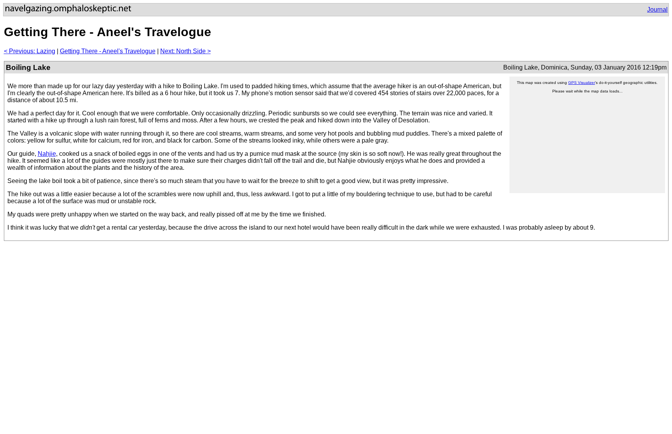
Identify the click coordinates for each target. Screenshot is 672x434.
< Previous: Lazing (29, 51)
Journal (657, 9)
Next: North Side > (185, 51)
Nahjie (47, 153)
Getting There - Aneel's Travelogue (108, 51)
